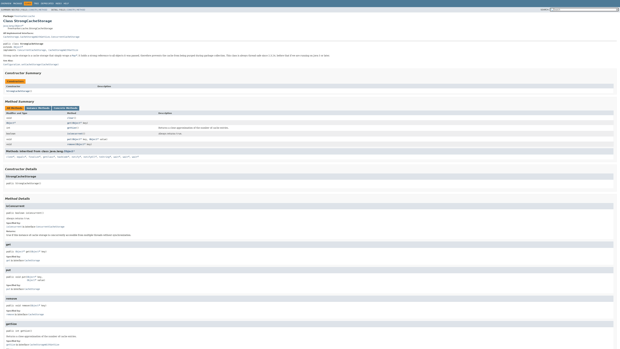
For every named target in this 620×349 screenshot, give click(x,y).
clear (70, 118)
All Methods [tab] (14, 108)
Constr (33, 10)
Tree (36, 3)
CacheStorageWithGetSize (35, 37)
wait (116, 157)
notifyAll (89, 157)
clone (9, 157)
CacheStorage (11, 37)
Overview (6, 3)
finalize (34, 157)
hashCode (62, 157)
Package (17, 3)
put (69, 139)
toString (104, 157)
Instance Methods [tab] (38, 108)
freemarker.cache (24, 16)
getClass (48, 157)
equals (21, 157)
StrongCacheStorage (18, 91)
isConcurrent (75, 133)
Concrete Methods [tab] (65, 108)
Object (17, 47)
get (69, 123)
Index (59, 3)
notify (75, 157)
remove (71, 144)
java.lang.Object (12, 26)
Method (43, 10)
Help (66, 3)
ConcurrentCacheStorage (65, 37)
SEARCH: (545, 10)
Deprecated (47, 3)
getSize (71, 128)
